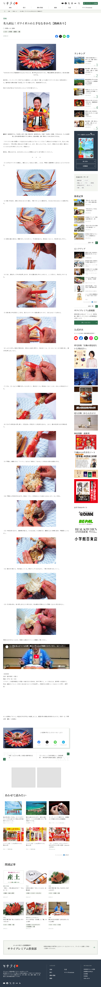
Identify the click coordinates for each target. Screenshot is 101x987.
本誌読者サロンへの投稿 (89, 969)
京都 (78, 187)
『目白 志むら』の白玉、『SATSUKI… (91, 209)
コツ (6, 32)
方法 (59, 924)
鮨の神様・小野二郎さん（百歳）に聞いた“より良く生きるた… (91, 123)
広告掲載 (86, 973)
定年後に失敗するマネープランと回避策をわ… (91, 234)
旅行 (24, 7)
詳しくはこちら (86, 322)
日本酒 (28, 924)
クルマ (86, 180)
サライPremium (69, 972)
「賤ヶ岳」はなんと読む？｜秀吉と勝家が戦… (91, 201)
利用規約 (86, 976)
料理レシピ (15, 11)
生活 (69, 7)
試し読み (85, 161)
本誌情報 (29, 926)
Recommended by (59, 855)
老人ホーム (89, 185)
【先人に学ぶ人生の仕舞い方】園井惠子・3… (91, 226)
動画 (15, 32)
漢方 (83, 187)
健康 (55, 7)
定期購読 (85, 166)
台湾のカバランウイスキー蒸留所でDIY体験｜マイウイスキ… (91, 91)
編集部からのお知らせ (32, 917)
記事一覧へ (91, 242)
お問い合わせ (87, 978)
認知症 (92, 183)
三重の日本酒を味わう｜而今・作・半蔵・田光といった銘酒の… (91, 59)
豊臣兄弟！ (79, 180)
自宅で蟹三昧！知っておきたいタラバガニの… (13, 920)
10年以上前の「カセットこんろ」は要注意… (36, 889)
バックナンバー (36, 924)
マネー (86, 183)
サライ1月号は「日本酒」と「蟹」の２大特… (36, 920)
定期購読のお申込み (88, 971)
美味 (10, 7)
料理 (10, 32)
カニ (55, 924)
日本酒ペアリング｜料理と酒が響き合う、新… (91, 218)
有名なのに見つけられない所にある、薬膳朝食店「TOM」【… (91, 102)
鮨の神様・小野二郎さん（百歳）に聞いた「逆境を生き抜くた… (91, 70)
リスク (33, 893)
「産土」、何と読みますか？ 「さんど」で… (13, 889)
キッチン (39, 893)
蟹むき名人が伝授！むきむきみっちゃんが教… (59, 920)
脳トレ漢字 (11, 893)
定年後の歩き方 (80, 185)
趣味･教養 (40, 7)
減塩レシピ (79, 183)
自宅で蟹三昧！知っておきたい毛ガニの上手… (59, 889)
